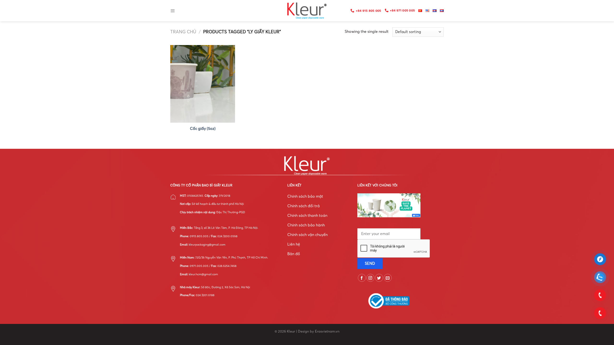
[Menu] (172, 11)
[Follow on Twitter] (379, 278)
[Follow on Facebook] (362, 278)
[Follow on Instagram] (370, 278)
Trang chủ (183, 31)
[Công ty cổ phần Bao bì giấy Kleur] (307, 10)
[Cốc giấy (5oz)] (202, 84)
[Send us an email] (388, 278)
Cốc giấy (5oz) (203, 128)
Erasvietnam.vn (327, 331)
